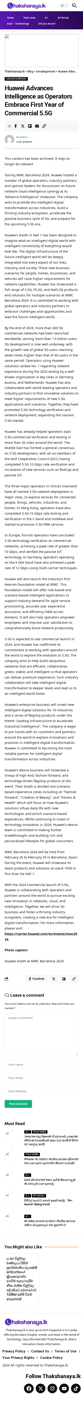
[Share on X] (22, 126)
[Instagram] (52, 1388)
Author (24, 137)
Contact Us (40, 1351)
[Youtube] (64, 1388)
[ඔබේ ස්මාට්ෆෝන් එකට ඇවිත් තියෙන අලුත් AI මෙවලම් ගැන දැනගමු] (13, 1180)
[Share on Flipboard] (30, 126)
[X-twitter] (40, 1388)
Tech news (39, 1132)
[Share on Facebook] (15, 126)
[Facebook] (29, 1388)
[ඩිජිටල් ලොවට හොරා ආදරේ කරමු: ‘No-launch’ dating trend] (13, 1200)
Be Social (39, 1196)
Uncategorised (16, 78)
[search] (74, 5)
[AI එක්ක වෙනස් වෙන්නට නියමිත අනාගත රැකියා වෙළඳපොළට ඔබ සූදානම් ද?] (13, 1221)
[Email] (37, 126)
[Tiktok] (76, 1388)
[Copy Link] (44, 126)
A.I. (28, 1132)
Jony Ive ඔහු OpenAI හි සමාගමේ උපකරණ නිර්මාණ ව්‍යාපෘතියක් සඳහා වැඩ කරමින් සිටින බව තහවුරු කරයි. (51, 1140)
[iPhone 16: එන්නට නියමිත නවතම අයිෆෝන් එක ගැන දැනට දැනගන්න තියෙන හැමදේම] (13, 1159)
